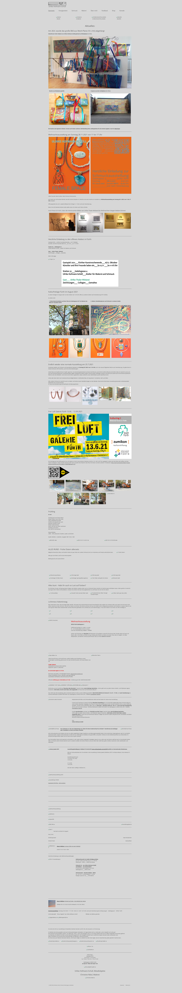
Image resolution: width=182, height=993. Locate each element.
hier (55, 256)
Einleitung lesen (52, 837)
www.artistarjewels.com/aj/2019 (100, 749)
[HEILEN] (58, 17)
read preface (128, 841)
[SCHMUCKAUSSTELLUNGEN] (99, 17)
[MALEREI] (119, 17)
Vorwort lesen (51, 841)
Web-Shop (117, 128)
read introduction (127, 837)
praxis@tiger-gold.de (95, 694)
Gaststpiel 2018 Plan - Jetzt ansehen (56, 783)
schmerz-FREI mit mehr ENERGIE (72, 846)
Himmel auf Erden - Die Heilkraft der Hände (75, 901)
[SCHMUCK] (79, 17)
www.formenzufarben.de (77, 674)
